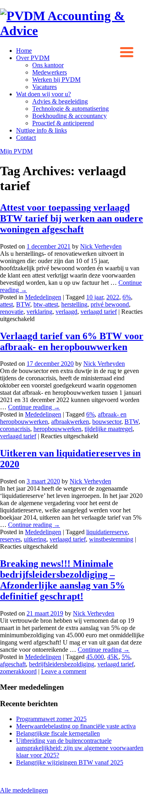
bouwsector (106, 421)
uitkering (35, 539)
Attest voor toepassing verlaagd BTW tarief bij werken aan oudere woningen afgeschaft (71, 218)
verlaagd (66, 311)
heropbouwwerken (57, 428)
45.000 (95, 656)
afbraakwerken (70, 421)
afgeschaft (13, 664)
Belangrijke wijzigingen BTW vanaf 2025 (69, 762)
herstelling (74, 304)
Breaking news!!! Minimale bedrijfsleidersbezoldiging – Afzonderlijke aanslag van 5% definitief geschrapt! (62, 579)
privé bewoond (110, 304)
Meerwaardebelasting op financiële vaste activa (76, 726)
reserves (10, 539)
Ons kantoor (48, 65)
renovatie (11, 311)
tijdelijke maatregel (109, 428)
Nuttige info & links (41, 130)
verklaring (39, 311)
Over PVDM (33, 57)
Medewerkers (49, 72)
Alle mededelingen (24, 790)
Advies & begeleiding (60, 101)
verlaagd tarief (99, 311)
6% (126, 297)
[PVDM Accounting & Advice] (72, 30)
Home (24, 50)
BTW (23, 304)
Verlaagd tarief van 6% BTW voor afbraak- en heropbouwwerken (71, 341)
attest (6, 304)
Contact (26, 137)
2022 (112, 297)
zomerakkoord (18, 671)
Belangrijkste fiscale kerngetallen (58, 733)
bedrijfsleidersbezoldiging (61, 664)
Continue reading (34, 407)
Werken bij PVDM (56, 79)
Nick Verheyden (101, 246)
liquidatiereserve (107, 532)
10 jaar (94, 297)
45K (112, 656)
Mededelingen (43, 297)
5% (126, 656)
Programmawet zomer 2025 (51, 718)
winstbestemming (111, 539)
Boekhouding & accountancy (69, 115)
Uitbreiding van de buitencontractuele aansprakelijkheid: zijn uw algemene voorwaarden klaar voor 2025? (79, 748)
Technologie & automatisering (70, 108)
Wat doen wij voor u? (43, 94)
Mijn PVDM (16, 151)
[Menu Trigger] (127, 51)
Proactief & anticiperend (63, 123)
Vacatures (44, 86)
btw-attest (45, 304)
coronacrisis (15, 428)
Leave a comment (63, 671)
